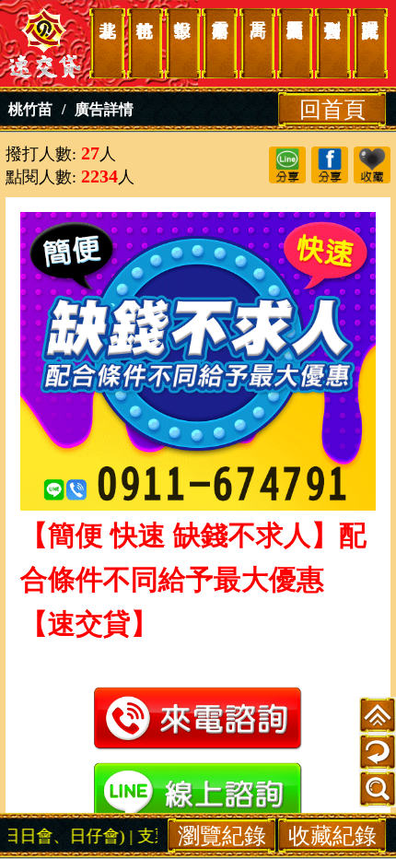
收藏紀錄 (332, 835)
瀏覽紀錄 (222, 835)
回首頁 (332, 109)
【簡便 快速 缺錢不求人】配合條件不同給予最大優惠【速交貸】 (45, 43)
